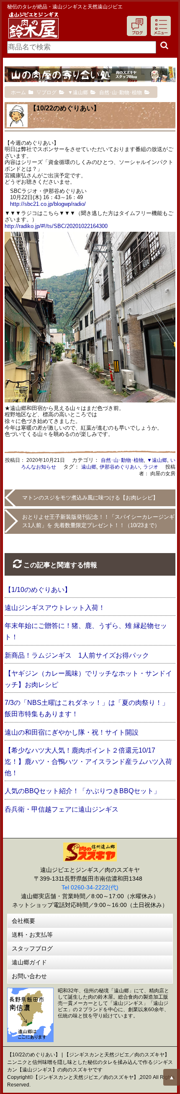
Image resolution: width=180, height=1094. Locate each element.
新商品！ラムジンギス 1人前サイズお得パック (77, 655)
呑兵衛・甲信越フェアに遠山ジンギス (61, 809)
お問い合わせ (29, 976)
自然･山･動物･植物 (122, 460)
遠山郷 (88, 467)
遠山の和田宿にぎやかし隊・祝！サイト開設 (72, 732)
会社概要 (23, 920)
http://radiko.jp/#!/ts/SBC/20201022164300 (56, 226)
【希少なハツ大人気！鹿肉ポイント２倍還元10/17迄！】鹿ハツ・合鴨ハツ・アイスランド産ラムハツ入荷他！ (88, 761)
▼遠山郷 (157, 460)
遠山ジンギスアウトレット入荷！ (55, 607)
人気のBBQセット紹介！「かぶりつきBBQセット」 (82, 790)
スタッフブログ (32, 948)
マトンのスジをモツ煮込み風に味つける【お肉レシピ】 (90, 497)
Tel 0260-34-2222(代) (90, 887)
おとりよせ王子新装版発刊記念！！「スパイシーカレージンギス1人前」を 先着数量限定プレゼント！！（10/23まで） (98, 521)
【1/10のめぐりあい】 (38, 589)
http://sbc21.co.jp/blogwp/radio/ (48, 204)
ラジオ (150, 467)
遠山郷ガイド (29, 962)
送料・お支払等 (32, 934)
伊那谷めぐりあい (120, 467)
